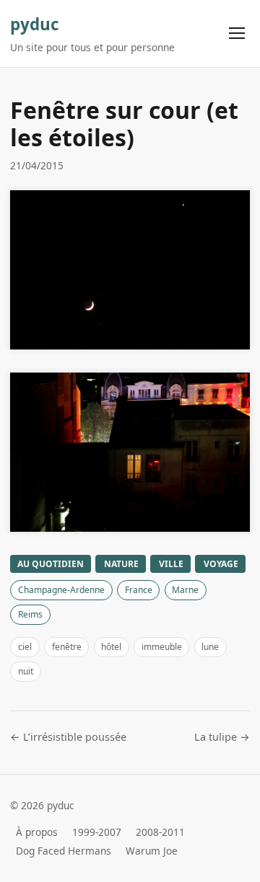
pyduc (34, 24)
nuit (25, 671)
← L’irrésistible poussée (68, 737)
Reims (30, 614)
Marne (185, 590)
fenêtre (67, 647)
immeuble (162, 647)
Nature (121, 564)
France (138, 590)
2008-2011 (160, 832)
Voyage (221, 564)
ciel (25, 647)
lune (210, 647)
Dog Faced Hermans (63, 851)
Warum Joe (152, 851)
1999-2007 (96, 832)
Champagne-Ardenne (61, 590)
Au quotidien (50, 564)
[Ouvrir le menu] (237, 33)
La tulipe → (222, 737)
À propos (37, 832)
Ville (171, 564)
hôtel (111, 647)
